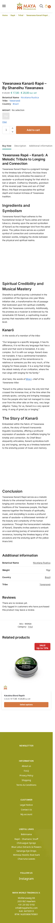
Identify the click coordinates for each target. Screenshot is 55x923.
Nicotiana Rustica (30, 97)
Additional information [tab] (40, 145)
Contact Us (26, 809)
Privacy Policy (26, 775)
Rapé (13, 15)
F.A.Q (26, 770)
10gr (6, 116)
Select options (26, 704)
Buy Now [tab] (6, 145)
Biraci (28, 379)
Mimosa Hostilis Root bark (26, 854)
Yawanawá (14, 100)
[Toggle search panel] (41, 6)
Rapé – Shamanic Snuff (26, 839)
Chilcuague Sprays (26, 842)
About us (26, 766)
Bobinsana (26, 834)
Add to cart (33, 129)
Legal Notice (26, 804)
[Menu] (5, 6)
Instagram (26, 879)
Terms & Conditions (26, 784)
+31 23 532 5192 (26, 904)
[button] (46, 6)
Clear (4, 122)
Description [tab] (20, 145)
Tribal (20, 15)
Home (5, 15)
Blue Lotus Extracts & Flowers (26, 846)
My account (26, 814)
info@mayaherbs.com (26, 907)
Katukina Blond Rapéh (14, 695)
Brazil (16, 103)
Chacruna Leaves (26, 858)
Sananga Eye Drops (26, 850)
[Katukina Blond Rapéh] (26, 667)
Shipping (26, 780)
